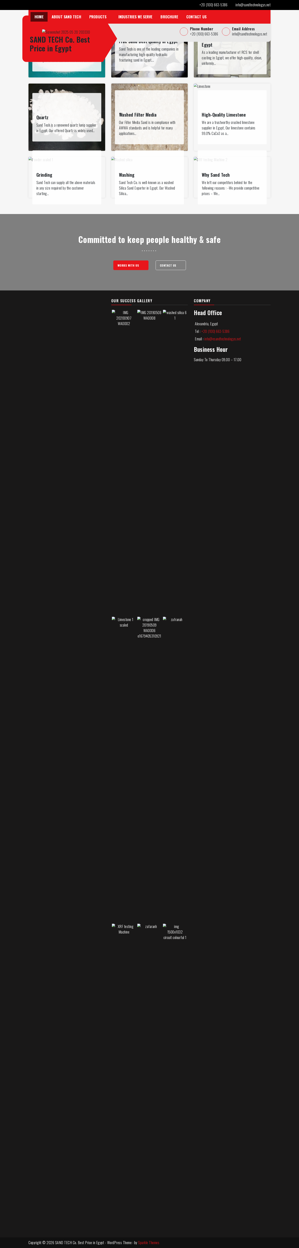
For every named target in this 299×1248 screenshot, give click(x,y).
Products (98, 16)
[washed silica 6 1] (175, 462)
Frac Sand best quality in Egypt (148, 41)
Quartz (42, 117)
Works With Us (129, 265)
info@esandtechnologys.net (222, 338)
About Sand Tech (66, 16)
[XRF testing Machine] (124, 1076)
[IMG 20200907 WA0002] (124, 462)
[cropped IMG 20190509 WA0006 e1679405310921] (149, 769)
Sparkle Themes (148, 1242)
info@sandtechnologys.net (253, 4)
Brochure (169, 16)
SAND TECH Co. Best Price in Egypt (60, 43)
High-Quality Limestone (224, 114)
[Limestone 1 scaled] (124, 769)
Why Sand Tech (216, 174)
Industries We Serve (135, 16)
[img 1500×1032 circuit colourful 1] (175, 1076)
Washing (127, 174)
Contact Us (196, 16)
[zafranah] (175, 769)
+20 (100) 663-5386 (213, 4)
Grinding (44, 174)
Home (39, 16)
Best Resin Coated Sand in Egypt (227, 41)
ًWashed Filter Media (137, 114)
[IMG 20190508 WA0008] (149, 462)
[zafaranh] (149, 1076)
